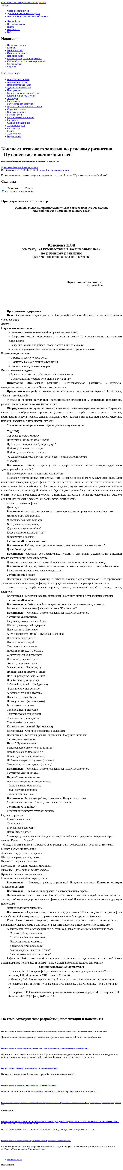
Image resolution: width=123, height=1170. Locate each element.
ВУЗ (9, 32)
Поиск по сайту (15, 56)
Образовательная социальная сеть (23, 2)
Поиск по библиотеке (18, 79)
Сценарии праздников (18, 123)
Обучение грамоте (16, 109)
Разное (10, 131)
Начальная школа (16, 24)
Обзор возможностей (18, 10)
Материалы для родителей (20, 104)
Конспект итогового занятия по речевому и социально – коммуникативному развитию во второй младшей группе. (44, 1048)
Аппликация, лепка (17, 82)
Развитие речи (14, 114)
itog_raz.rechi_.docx (14, 191)
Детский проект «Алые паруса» (23, 13)
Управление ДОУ (16, 125)
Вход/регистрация (16, 45)
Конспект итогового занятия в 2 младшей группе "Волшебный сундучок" (29, 1085)
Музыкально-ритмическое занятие (24, 106)
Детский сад (13, 21)
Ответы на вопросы (17, 53)
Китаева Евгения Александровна (54, 170)
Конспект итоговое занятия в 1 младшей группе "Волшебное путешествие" (29, 1068)
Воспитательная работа (19, 85)
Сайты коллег (14, 64)
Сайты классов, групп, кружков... (24, 58)
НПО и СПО (13, 29)
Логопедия (12, 98)
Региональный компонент (20, 117)
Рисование (12, 120)
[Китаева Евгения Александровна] (19, 167)
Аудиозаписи (14, 133)
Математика (13, 101)
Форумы (11, 66)
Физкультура (13, 128)
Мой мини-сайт (15, 50)
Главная (11, 47)
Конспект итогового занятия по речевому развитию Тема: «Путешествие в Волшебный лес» (36, 1141)
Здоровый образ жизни (19, 87)
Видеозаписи (14, 136)
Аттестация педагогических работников (27, 16)
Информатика (14, 90)
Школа (10, 26)
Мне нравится (14, 1159)
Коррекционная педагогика (21, 95)
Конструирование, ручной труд (23, 93)
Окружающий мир (16, 112)
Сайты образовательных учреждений (26, 61)
